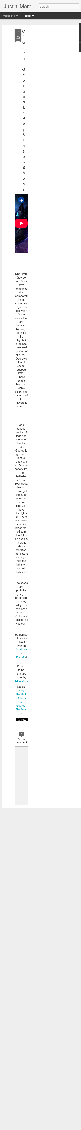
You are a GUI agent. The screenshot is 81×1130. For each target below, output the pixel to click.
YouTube (21, 656)
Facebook (21, 649)
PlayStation (21, 711)
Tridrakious (21, 681)
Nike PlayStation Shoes (21, 694)
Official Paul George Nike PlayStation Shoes (23, 110)
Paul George (20, 703)
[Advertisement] (48, 88)
